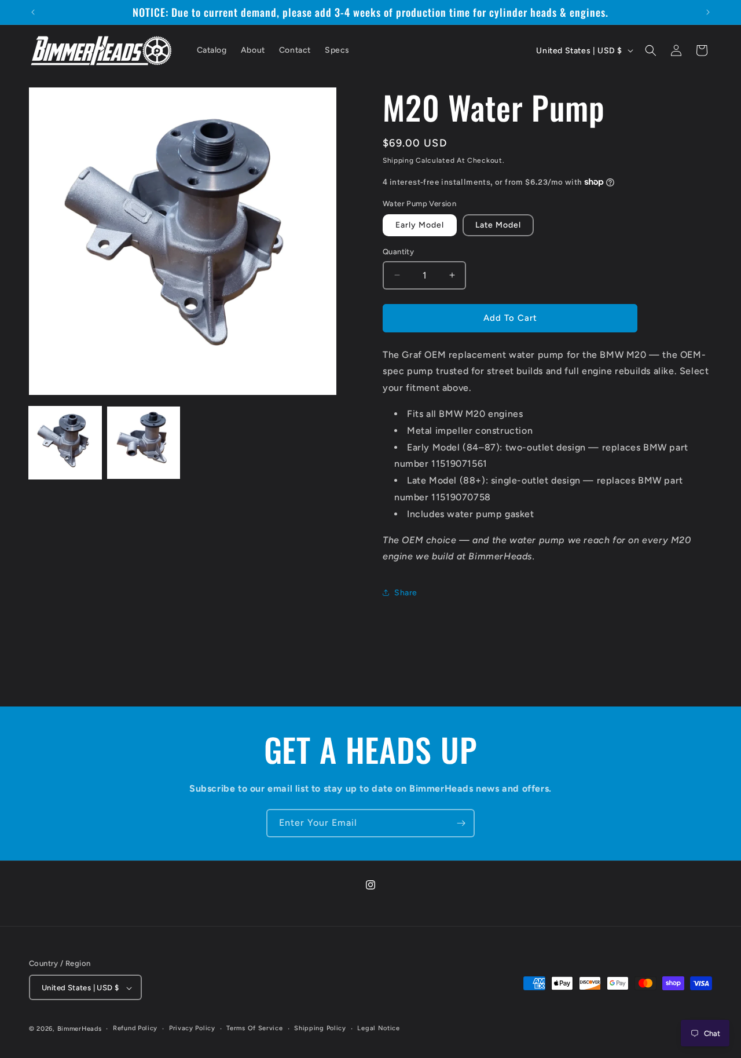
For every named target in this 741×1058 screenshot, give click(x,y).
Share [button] (405, 593)
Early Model (419, 225)
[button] (650, 50)
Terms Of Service (254, 1028)
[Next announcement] (708, 12)
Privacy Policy (192, 1028)
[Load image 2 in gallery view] (143, 443)
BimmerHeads (79, 1029)
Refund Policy (135, 1028)
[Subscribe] (461, 823)
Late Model (498, 225)
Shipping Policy (320, 1028)
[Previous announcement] (33, 12)
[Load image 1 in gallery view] (65, 443)
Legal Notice (378, 1028)
